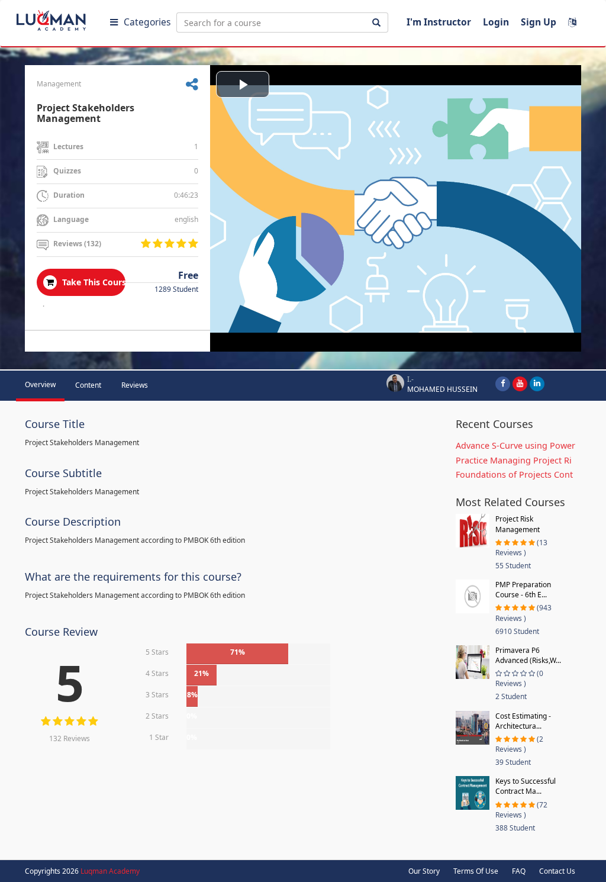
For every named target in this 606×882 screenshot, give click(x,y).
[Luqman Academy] (59, 18)
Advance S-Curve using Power (515, 445)
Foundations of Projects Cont (514, 474)
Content (88, 385)
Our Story (424, 871)
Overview (40, 384)
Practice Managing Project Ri (514, 460)
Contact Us (557, 871)
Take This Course (92, 282)
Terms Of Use (475, 871)
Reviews (134, 385)
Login (496, 21)
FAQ (519, 871)
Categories (147, 21)
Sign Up (538, 21)
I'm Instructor (439, 21)
